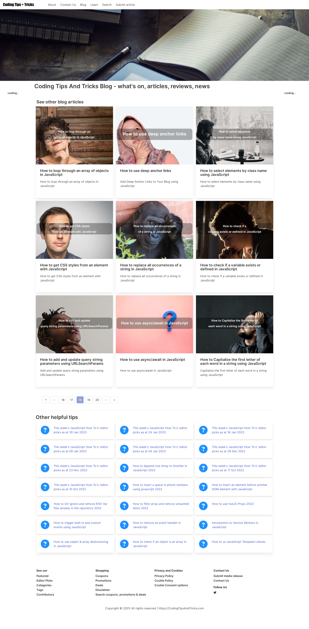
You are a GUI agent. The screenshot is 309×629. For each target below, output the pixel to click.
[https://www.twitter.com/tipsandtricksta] (243, 592)
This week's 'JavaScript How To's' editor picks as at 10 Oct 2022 (81, 487)
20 (97, 400)
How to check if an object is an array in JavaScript (159, 544)
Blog (83, 4)
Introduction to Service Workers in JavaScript (235, 525)
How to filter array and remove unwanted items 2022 (161, 506)
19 (88, 400)
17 (71, 400)
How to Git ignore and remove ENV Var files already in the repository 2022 (80, 506)
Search (107, 4)
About (52, 4)
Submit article (125, 4)
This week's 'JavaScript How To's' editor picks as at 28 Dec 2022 (239, 449)
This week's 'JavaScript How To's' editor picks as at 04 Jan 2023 (160, 449)
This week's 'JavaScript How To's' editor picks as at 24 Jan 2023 (160, 430)
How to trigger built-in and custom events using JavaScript (77, 525)
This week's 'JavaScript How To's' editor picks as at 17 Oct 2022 (239, 468)
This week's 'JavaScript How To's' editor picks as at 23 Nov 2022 (81, 468)
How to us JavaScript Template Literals (238, 541)
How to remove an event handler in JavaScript (157, 525)
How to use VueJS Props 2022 (233, 504)
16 (63, 400)
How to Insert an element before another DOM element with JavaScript (239, 487)
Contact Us (68, 4)
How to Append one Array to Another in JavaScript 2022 (160, 468)
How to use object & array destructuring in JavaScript (81, 544)
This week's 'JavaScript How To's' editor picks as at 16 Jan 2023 (239, 430)
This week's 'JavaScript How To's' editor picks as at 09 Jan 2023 (81, 449)
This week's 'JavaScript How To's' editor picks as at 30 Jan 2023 (81, 430)
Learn (94, 4)
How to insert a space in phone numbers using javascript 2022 (160, 487)
